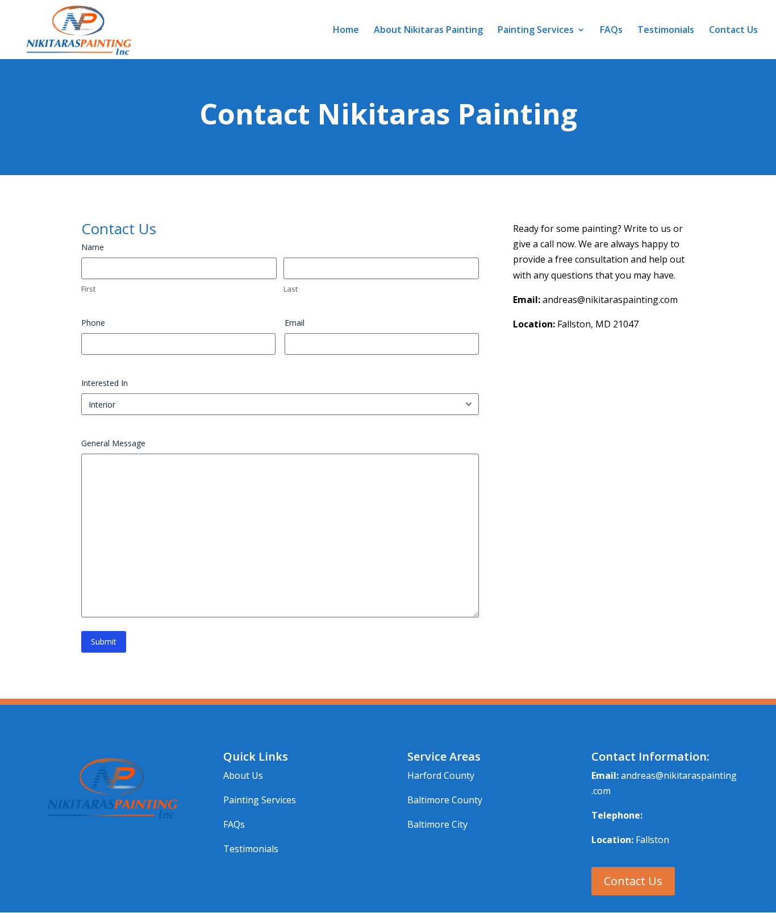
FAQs (611, 31)
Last (290, 289)
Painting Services (536, 31)
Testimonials (665, 31)
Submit (103, 641)
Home (346, 31)
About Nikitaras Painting (428, 31)
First (88, 289)
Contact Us (733, 31)
